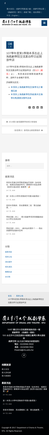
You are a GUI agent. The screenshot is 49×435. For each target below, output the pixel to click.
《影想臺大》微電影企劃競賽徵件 (26, 130)
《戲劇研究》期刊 (14, 12)
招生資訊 (8, 267)
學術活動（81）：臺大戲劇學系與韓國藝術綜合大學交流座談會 (24, 218)
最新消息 (8, 252)
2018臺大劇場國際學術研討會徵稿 (23, 122)
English (15, 15)
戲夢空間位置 (38, 9)
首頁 (10, 296)
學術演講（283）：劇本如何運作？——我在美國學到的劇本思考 (24, 229)
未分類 (7, 277)
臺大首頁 (10, 9)
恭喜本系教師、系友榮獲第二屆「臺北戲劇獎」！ (23, 206)
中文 (8, 15)
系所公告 (8, 257)
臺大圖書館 (6, 376)
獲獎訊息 (8, 272)
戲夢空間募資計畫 (23, 9)
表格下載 (27, 12)
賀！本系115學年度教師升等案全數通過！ (23, 196)
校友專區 (37, 12)
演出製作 (8, 262)
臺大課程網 (6, 372)
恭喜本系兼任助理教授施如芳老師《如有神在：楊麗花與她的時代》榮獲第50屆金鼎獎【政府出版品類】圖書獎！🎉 (23, 184)
